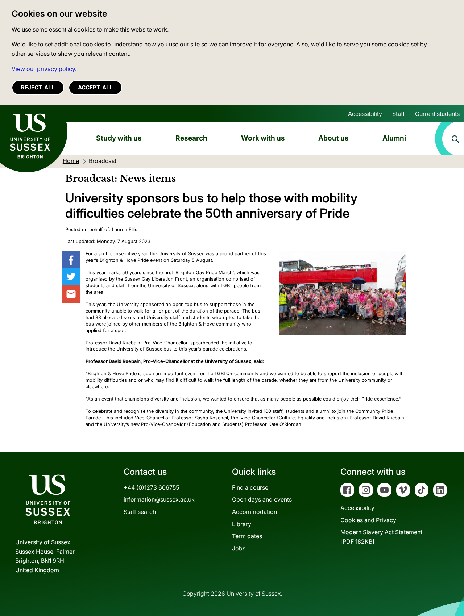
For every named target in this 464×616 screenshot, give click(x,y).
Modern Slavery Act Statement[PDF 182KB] (381, 536)
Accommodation (254, 511)
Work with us (263, 138)
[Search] (449, 138)
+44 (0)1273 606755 (151, 487)
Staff (398, 113)
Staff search (140, 511)
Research (191, 138)
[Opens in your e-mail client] (71, 294)
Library (241, 524)
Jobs (238, 548)
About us (333, 138)
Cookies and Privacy (368, 520)
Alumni (394, 138)
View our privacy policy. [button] (44, 68)
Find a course (250, 487)
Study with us (119, 138)
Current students (437, 113)
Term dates (247, 536)
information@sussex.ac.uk (159, 499)
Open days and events (262, 499)
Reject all (38, 87)
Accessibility (365, 113)
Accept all (95, 87)
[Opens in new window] (71, 259)
